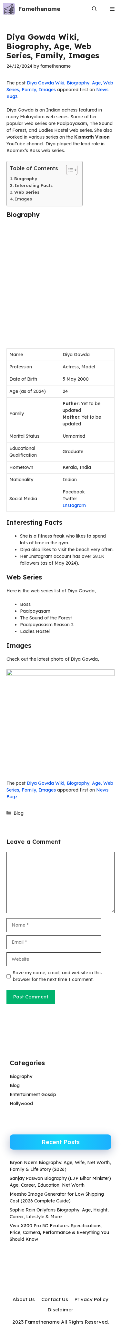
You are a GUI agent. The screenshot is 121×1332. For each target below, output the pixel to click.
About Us (24, 1299)
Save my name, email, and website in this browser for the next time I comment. (57, 976)
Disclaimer (60, 1310)
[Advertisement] (60, 285)
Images (23, 198)
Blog (19, 813)
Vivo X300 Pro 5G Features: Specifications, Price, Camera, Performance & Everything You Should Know (59, 1232)
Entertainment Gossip (33, 1094)
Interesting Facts (34, 185)
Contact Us (54, 1299)
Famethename (39, 9)
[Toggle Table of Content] (68, 169)
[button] (94, 9)
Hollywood (21, 1103)
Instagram (74, 505)
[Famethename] (9, 9)
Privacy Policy (91, 1299)
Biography (25, 178)
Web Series (26, 192)
